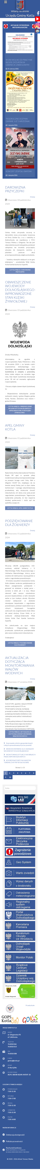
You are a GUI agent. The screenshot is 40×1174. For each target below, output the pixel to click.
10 (10, 777)
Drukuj (32, 197)
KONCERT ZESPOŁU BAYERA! (19, 171)
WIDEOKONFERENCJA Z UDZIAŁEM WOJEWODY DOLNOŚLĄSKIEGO (19, 750)
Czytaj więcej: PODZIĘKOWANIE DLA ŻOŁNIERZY (20, 644)
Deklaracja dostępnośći (15, 1135)
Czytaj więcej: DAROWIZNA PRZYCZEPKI (20, 271)
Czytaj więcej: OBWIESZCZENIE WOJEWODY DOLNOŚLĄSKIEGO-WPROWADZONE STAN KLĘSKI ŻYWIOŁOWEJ (20, 409)
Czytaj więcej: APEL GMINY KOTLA (20, 508)
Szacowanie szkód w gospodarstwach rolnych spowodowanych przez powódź (18, 744)
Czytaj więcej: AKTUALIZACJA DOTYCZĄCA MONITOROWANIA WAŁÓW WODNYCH (20, 734)
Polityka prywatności (14, 1141)
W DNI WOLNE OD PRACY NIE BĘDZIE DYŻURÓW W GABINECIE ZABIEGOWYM (19, 62)
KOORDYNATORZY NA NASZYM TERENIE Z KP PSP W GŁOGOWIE (17, 761)
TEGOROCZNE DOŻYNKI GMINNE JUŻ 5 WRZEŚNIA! (18, 120)
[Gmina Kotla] (20, 5)
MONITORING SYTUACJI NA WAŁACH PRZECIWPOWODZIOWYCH (20, 756)
